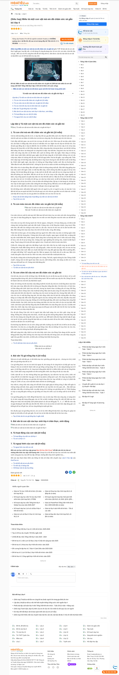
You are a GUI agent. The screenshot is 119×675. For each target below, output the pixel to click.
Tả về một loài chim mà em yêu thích (25, 343)
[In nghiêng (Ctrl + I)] (26, 573)
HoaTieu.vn (15, 460)
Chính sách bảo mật (73, 656)
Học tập (17, 14)
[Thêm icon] (19, 573)
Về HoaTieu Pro (52, 661)
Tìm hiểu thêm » (23, 43)
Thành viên (92, 3)
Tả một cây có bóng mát (21, 465)
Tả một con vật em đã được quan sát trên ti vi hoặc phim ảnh (94, 272)
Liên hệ (50, 656)
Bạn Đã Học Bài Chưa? (44, 450)
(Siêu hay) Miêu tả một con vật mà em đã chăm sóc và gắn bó (32, 49)
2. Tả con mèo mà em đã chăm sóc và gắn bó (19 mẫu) (30, 103)
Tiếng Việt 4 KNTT (86, 216)
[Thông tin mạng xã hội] (72, 666)
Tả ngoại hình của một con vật (23, 447)
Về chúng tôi (51, 654)
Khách (84, 16)
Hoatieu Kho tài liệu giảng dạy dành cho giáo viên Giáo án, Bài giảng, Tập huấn (20, 3)
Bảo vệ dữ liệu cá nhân (74, 658)
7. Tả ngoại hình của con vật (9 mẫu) (24, 117)
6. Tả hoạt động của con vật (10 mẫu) (24, 114)
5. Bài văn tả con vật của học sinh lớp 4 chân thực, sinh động (32, 111)
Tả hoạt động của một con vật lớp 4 (24, 436)
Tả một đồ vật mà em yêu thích (23, 463)
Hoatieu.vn (12, 14)
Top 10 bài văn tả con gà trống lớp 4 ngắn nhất (28, 416)
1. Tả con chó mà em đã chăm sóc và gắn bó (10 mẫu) (30, 100)
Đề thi (105, 9)
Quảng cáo (51, 658)
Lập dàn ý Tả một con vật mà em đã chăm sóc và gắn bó (30, 97)
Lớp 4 (24, 14)
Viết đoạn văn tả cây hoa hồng (23, 468)
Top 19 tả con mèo (19, 265)
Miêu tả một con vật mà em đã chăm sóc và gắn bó (94, 267)
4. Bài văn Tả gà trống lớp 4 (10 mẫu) (24, 108)
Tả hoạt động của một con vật (90, 263)
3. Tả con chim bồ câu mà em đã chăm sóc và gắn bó (29, 106)
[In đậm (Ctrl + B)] (23, 573)
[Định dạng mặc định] (30, 573)
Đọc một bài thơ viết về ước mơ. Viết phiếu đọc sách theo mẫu (94, 277)
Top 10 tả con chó (19, 199)
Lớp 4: (64, 458)
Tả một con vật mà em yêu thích (23, 267)
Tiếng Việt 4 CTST (86, 118)
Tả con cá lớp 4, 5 (19, 438)
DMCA (69, 661)
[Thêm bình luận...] (46, 579)
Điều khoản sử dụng (73, 654)
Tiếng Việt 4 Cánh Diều (88, 61)
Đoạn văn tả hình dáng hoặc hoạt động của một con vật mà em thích (35, 197)
